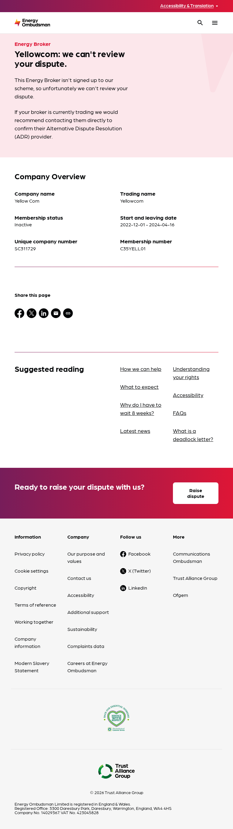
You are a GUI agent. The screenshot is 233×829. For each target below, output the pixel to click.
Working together (34, 621)
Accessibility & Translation (187, 5)
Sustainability (82, 629)
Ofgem (180, 595)
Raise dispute (195, 493)
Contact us (79, 578)
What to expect (139, 386)
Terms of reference (35, 604)
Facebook (139, 553)
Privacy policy (30, 553)
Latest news (135, 430)
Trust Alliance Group (195, 578)
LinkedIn (137, 587)
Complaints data (85, 646)
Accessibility (188, 394)
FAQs (179, 412)
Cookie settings (32, 570)
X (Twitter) (139, 570)
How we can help (140, 368)
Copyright (25, 587)
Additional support (88, 612)
